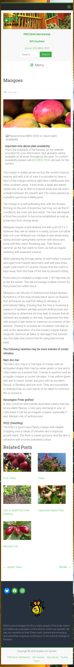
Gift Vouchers (38, 657)
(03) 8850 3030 (41, 160)
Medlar (65, 567)
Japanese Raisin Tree (51, 510)
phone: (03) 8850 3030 (37, 48)
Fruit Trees (12, 92)
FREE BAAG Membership (18, 657)
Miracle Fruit (10, 546)
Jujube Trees (12, 567)
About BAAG (53, 657)
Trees (41, 478)
